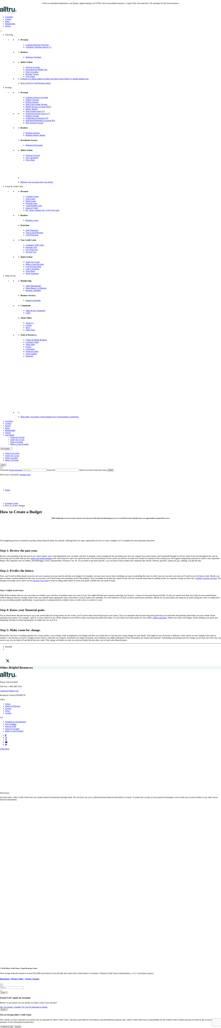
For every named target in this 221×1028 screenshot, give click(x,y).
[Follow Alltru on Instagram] (6, 738)
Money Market (32, 109)
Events (28, 347)
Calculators (30, 349)
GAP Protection (32, 235)
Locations (9, 17)
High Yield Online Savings (36, 104)
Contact (8, 19)
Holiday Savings (32, 116)
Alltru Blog (30, 344)
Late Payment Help (33, 266)
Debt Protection (32, 230)
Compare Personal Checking (37, 45)
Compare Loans (32, 196)
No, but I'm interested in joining (34, 1007)
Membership (10, 24)
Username (11, 470)
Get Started (9, 435)
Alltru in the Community (35, 310)
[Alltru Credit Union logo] (8, 12)
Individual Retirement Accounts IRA (40, 120)
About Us (30, 323)
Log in (3, 465)
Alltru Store (30, 330)
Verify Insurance (32, 273)
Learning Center (32, 342)
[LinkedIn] (113, 655)
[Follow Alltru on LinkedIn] (6, 744)
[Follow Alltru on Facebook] (5, 735)
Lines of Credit (32, 208)
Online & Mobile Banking (36, 340)
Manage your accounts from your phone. (36, 182)
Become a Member (33, 290)
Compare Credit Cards (35, 245)
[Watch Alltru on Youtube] (6, 742)
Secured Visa (31, 252)
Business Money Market (35, 135)
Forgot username (15, 470)
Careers (29, 325)
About (7, 704)
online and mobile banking (41, 558)
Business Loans (32, 220)
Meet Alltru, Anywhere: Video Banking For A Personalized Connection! (49, 417)
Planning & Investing (34, 145)
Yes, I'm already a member (10, 1007)
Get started (5, 449)
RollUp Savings (32, 102)
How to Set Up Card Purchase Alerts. (35, 83)
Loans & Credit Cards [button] (14, 186)
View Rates (30, 76)
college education (160, 618)
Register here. (25, 475)
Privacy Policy (17, 979)
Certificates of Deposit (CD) (37, 118)
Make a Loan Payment (35, 264)
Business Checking (33, 57)
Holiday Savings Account (206, 578)
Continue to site (7, 1027)
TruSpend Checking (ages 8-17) (38, 47)
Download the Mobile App (36, 69)
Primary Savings (32, 100)
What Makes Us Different (36, 288)
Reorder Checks (32, 74)
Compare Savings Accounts (37, 97)
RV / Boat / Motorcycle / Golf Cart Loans (42, 210)
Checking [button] (9, 35)
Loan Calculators (32, 269)
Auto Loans (30, 199)
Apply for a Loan (33, 262)
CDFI (28, 313)
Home (7, 490)
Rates (7, 21)
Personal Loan (31, 203)
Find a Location (32, 72)
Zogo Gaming (31, 354)
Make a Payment (12, 460)
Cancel (17, 1027)
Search (8, 26)
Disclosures (5, 979)
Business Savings (33, 133)
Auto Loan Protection (34, 233)
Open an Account (33, 67)
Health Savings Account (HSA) (38, 107)
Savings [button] (8, 87)
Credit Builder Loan (34, 206)
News (28, 327)
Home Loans (31, 201)
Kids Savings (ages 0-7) (35, 111)
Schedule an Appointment (15, 722)
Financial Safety (32, 351)
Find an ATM (10, 726)
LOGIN (110, 470)
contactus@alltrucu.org (9, 691)
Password (51, 470)
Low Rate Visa (32, 250)
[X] (113, 660)
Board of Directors (12, 706)
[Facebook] (113, 650)
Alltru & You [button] (10, 276)
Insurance (29, 356)
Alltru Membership (33, 286)
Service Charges (32, 979)
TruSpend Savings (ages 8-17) (38, 114)
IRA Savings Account (34, 123)
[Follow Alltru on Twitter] (6, 740)
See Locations (10, 724)
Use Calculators (32, 158)
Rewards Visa (31, 247)
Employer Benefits (33, 300)
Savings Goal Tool (40, 581)
